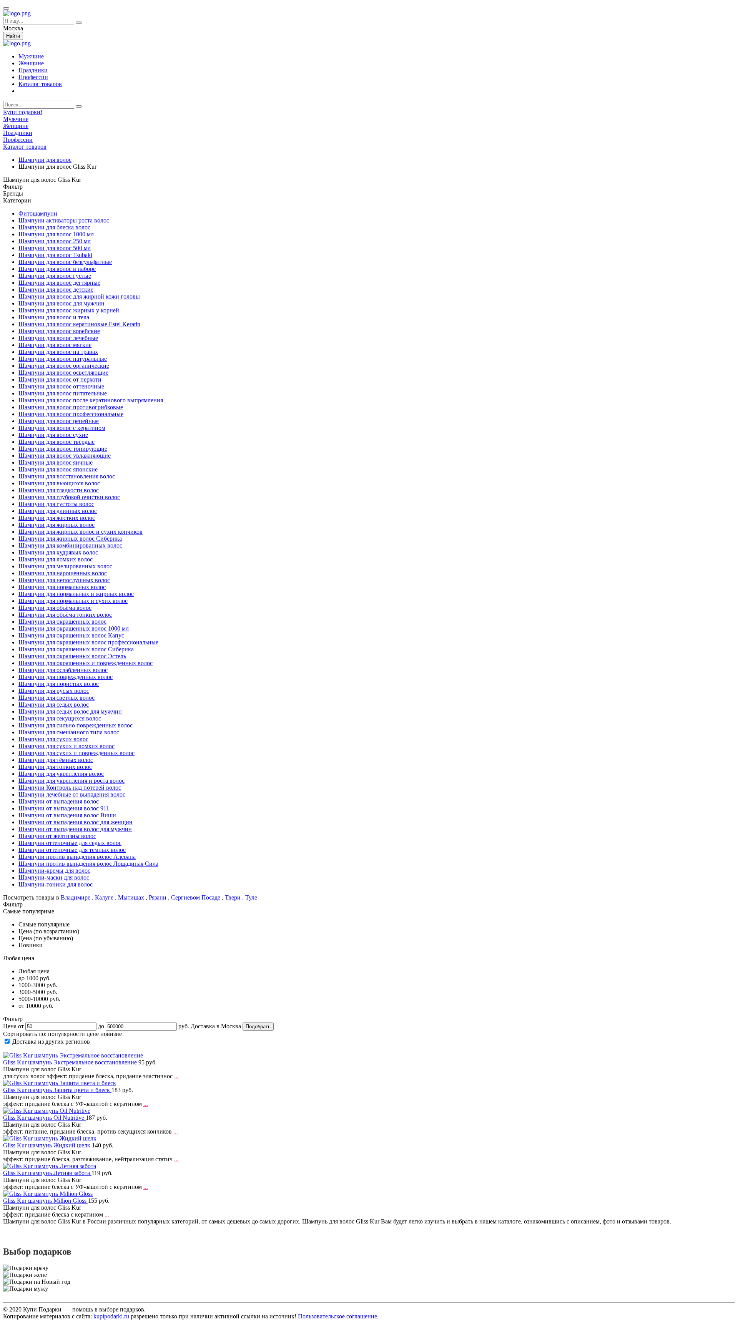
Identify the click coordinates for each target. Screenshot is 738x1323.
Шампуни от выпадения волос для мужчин (75, 829)
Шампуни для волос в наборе (57, 269)
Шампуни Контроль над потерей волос (69, 787)
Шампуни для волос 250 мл (54, 241)
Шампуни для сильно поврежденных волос (75, 725)
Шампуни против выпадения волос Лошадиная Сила (88, 863)
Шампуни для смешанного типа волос (68, 732)
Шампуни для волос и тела (53, 317)
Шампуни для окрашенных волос (62, 621)
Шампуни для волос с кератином (61, 428)
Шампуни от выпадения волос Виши (67, 815)
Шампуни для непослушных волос (64, 580)
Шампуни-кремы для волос (54, 870)
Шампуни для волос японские (58, 469)
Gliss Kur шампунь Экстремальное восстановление (70, 1062)
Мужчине (31, 56)
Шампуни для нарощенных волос (62, 573)
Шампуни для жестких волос (56, 518)
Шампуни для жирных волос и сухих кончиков (80, 531)
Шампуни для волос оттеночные (61, 386)
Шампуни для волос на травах (58, 352)
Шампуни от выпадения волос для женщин (75, 822)
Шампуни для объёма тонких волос (65, 614)
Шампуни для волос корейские (59, 331)
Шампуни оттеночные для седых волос (69, 843)
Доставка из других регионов (51, 1041)
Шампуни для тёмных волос (55, 760)
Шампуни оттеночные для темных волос (72, 850)
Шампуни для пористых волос (58, 684)
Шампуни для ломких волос (55, 559)
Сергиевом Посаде (195, 897)
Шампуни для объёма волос (54, 607)
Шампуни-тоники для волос (55, 884)
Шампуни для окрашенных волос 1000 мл (73, 628)
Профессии (33, 77)
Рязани (157, 897)
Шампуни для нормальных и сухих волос (73, 601)
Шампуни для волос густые (54, 275)
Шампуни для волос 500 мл (54, 248)
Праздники (33, 70)
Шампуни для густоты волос (56, 504)
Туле (251, 897)
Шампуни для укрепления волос (61, 773)
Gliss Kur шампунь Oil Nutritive (44, 1117)
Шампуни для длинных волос (57, 511)
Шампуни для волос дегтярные (59, 282)
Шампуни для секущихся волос (59, 718)
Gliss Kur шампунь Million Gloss (45, 1200)
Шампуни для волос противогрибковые (70, 407)
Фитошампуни (37, 213)
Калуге (104, 897)
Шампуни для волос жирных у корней (68, 310)
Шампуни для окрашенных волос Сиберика (76, 649)
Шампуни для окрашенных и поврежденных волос (85, 663)
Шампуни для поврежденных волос (65, 677)
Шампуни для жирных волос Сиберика (70, 538)
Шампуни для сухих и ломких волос (66, 746)
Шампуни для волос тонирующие (62, 448)
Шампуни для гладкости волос (58, 490)
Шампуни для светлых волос (56, 697)
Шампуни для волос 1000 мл (56, 234)
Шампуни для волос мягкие (54, 345)
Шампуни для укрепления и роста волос (71, 780)
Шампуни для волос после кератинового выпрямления (90, 400)
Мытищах (131, 897)
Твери (233, 897)
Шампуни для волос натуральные (62, 358)
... (176, 1076)
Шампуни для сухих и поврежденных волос (76, 753)
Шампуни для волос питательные (62, 393)
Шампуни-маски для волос (53, 877)
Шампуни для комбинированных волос (70, 545)
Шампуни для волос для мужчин (61, 303)
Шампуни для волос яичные (55, 462)
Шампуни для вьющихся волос (59, 483)
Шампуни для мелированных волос (65, 566)
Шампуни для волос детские (55, 289)
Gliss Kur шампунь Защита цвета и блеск (57, 1090)
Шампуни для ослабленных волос (63, 670)
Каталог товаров (40, 84)
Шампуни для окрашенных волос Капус (71, 635)
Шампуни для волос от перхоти (59, 379)
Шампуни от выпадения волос (58, 801)
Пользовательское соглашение (337, 1316)
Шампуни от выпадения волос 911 (63, 808)
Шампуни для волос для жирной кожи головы (79, 296)
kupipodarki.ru (111, 1316)
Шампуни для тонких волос (55, 767)
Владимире (75, 897)
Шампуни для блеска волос (54, 227)
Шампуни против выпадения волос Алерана (77, 856)
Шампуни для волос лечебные (58, 338)
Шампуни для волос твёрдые (56, 441)
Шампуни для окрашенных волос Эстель (72, 656)
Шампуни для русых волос (53, 690)
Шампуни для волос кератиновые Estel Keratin (79, 324)
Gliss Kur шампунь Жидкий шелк (47, 1145)
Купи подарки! (22, 112)
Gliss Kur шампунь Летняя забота (47, 1173)
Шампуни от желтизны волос (57, 836)
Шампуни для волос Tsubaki (55, 255)
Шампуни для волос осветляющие (63, 372)
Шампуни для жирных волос (56, 524)
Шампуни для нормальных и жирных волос (76, 594)
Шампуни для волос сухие (53, 435)
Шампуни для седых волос (53, 704)
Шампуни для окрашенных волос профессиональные (88, 642)
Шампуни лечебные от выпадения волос (71, 794)
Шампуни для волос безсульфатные (65, 262)
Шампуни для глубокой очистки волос (69, 497)
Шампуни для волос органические (63, 365)
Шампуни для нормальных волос (62, 587)
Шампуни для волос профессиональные (70, 414)
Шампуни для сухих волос (53, 739)
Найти (13, 36)
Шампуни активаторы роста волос (63, 220)
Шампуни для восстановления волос (66, 476)
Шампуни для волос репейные (58, 421)
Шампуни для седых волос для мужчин (70, 711)
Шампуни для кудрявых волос (58, 552)
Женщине (31, 63)
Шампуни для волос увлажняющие (64, 455)
